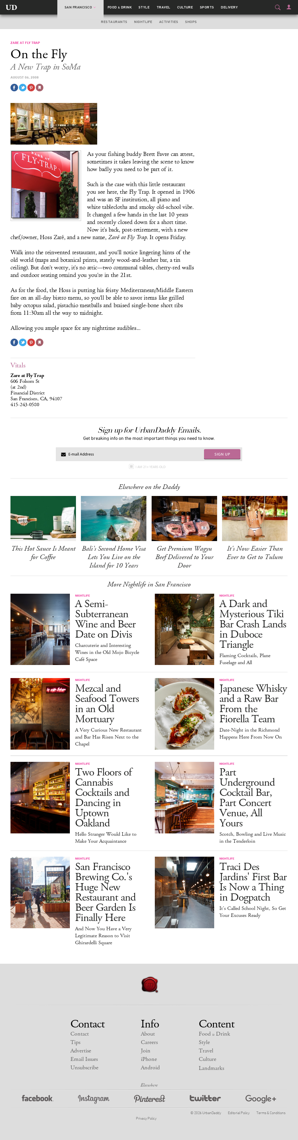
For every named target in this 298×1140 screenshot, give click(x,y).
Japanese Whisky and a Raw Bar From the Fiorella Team (253, 704)
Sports (207, 7)
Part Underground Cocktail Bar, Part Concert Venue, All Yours (247, 797)
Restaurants (114, 22)
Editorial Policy (238, 1112)
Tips (75, 1042)
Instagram (93, 1099)
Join (145, 1051)
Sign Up (222, 454)
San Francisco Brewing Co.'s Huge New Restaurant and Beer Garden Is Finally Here (105, 892)
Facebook (38, 1099)
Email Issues (84, 1059)
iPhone (149, 1059)
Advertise (80, 1051)
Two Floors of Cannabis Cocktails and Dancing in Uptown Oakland (103, 797)
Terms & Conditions (270, 1112)
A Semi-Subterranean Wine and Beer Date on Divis (105, 619)
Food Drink (120, 7)
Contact (79, 1034)
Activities (168, 22)
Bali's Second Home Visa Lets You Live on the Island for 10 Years (114, 557)
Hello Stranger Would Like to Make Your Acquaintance (105, 838)
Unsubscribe (84, 1068)
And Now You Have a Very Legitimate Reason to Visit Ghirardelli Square (103, 935)
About (148, 1034)
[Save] (39, 87)
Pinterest (149, 1099)
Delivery (229, 7)
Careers (149, 1042)
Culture (185, 7)
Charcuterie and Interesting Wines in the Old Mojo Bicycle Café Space (107, 652)
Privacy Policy (146, 1118)
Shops (191, 22)
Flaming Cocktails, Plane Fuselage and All (244, 659)
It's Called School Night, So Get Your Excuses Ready (252, 912)
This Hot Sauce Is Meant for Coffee (43, 553)
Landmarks (211, 1068)
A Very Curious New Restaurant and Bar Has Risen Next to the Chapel (108, 737)
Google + (260, 1099)
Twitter (205, 1099)
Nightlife (143, 22)
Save (31, 87)
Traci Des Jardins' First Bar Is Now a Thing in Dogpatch (253, 882)
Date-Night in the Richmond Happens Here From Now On (250, 734)
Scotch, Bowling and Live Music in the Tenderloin (252, 838)
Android (150, 1068)
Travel (164, 7)
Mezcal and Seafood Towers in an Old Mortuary (107, 704)
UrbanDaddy (11, 7)
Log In (289, 7)
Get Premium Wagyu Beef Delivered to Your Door (184, 557)
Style (144, 7)
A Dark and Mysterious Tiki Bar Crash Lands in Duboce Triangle (252, 624)
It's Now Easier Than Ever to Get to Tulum (255, 553)
